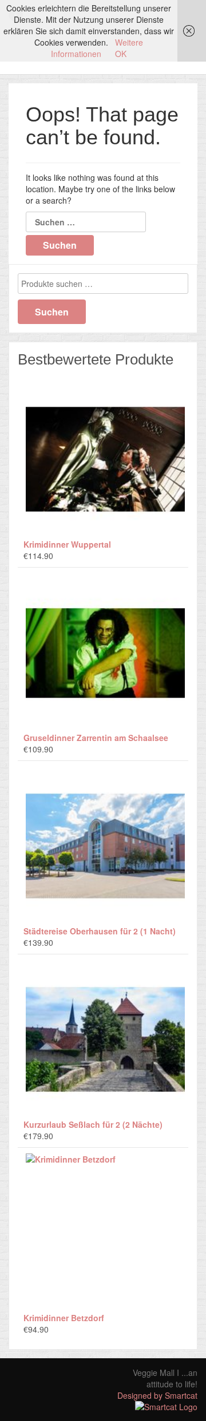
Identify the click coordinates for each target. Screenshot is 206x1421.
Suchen (52, 311)
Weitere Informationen (97, 48)
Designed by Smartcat (157, 1395)
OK (120, 53)
